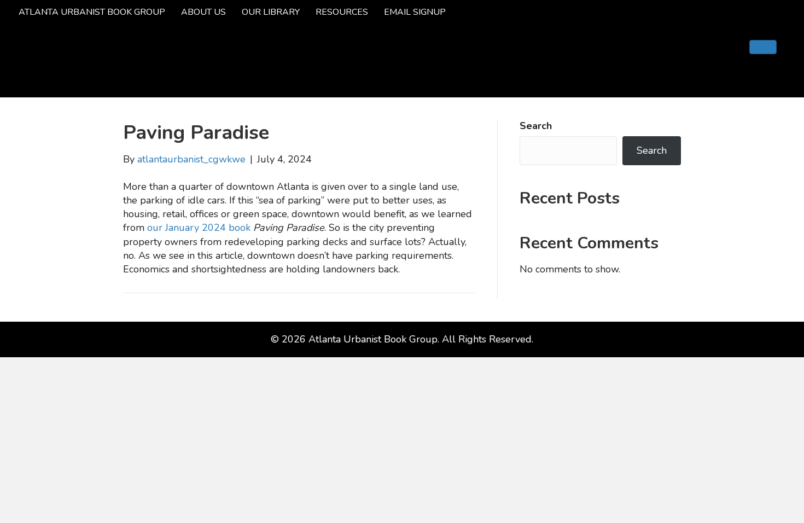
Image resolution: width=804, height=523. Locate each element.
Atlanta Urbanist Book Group (92, 12)
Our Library (271, 12)
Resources (342, 12)
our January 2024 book (198, 227)
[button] (763, 47)
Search (536, 125)
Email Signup (415, 12)
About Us (203, 12)
